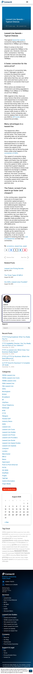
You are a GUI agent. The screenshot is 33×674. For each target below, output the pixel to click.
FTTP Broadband (20, 542)
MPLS (4, 456)
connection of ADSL (11, 153)
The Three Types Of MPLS (13, 275)
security (17, 557)
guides (14, 545)
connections (10, 246)
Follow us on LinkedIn (10, 584)
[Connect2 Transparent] (8, 2)
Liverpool (5, 448)
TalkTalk (5, 478)
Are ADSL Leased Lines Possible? (15, 282)
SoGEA (6, 609)
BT (3, 399)
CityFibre (5, 402)
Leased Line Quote (8, 440)
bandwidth (5, 534)
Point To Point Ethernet (10, 600)
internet (19, 544)
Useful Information (8, 481)
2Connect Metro (8, 611)
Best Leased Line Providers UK (18, 536)
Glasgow (5, 416)
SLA (5, 650)
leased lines (18, 246)
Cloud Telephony (8, 405)
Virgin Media (6, 484)
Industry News (7, 421)
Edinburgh (5, 408)
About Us (6, 637)
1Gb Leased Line (7, 386)
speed (25, 246)
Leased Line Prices (8, 435)
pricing (5, 557)
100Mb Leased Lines (9, 381)
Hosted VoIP (6, 418)
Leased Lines (7, 598)
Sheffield (5, 473)
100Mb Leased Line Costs (11, 620)
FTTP (4, 413)
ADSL (4, 389)
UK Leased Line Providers (21, 559)
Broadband (6, 397)
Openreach (6, 462)
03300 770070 (8, 581)
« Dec (7, 522)
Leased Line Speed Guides (11, 443)
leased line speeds (18, 40)
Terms (5, 653)
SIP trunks (16, 117)
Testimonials (7, 642)
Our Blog (6, 639)
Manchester (6, 454)
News (4, 459)
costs (16, 540)
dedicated (21, 540)
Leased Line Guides (9, 432)
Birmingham (6, 391)
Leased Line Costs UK (13, 547)
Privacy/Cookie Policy (10, 655)
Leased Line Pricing (12, 549)
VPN (3, 561)
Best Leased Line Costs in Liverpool (15, 534)
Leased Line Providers (10, 437)
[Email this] (6, 250)
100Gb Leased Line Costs (11, 378)
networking (13, 555)
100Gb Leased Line (8, 375)
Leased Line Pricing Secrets (14, 268)
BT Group (14, 538)
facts (27, 540)
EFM (3, 410)
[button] (27, 2)
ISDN (4, 424)
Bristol (4, 394)
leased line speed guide (8, 553)
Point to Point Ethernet (10, 465)
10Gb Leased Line (8, 383)
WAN (6, 561)
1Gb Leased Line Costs (10, 622)
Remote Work (11, 557)
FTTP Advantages (10, 542)
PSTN (4, 467)
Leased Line (22, 26)
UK (14, 559)
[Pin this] (25, 250)
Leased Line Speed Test (10, 630)
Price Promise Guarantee (11, 644)
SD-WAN (5, 470)
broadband (6, 538)
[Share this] (11, 250)
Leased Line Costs (8, 429)
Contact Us (7, 657)
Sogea (4, 475)
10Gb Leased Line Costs (10, 624)
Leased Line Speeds (9, 446)
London (4, 451)
